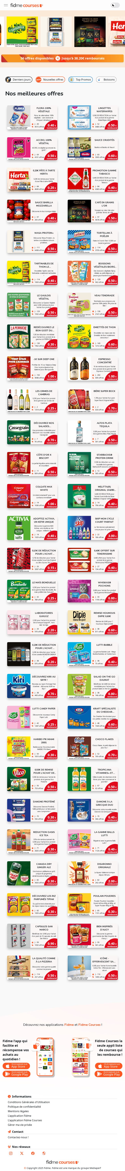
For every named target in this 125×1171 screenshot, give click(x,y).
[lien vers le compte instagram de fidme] (11, 1153)
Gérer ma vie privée (20, 1125)
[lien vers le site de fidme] (44, 1153)
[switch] (116, 5)
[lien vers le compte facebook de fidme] (33, 1153)
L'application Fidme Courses (25, 1120)
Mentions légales (18, 1111)
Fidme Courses (89, 1025)
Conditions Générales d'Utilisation (29, 1102)
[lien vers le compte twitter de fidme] (22, 1153)
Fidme (69, 1025)
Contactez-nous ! (18, 1137)
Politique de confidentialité (24, 1106)
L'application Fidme (19, 1116)
